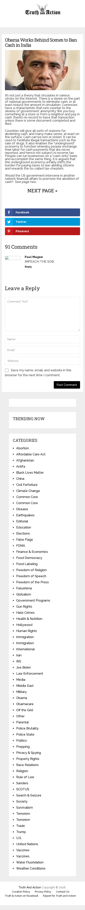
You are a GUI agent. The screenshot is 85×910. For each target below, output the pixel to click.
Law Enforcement (29, 673)
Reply (28, 266)
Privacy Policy (43, 891)
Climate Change (28, 491)
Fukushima (24, 588)
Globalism (23, 594)
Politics (21, 740)
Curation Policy (21, 891)
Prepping (23, 747)
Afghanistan (25, 460)
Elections (23, 533)
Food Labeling (27, 564)
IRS (18, 661)
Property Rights (27, 759)
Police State (25, 734)
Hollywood (24, 625)
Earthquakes (25, 515)
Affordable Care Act (30, 454)
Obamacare (25, 704)
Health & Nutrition (29, 619)
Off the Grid (24, 710)
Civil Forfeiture (27, 485)
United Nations (27, 844)
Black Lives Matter (30, 472)
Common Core (27, 497)
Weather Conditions (30, 868)
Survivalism (24, 807)
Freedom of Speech (31, 576)
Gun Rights (24, 606)
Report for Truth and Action (59, 895)
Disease (22, 509)
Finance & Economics (32, 552)
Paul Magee (34, 257)
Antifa (20, 466)
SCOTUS (22, 789)
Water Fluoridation (29, 862)
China (20, 479)
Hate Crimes (25, 613)
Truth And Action (30, 887)
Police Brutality (27, 728)
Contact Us (62, 891)
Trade (20, 826)
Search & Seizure (28, 795)
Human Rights (26, 631)
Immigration (25, 637)
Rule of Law (25, 777)
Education (23, 527)
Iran (19, 655)
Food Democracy (29, 558)
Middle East (25, 686)
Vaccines (22, 850)
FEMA (20, 546)
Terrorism (23, 814)
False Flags (24, 539)
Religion (22, 771)
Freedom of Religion (31, 570)
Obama (21, 698)
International (25, 649)
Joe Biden (23, 667)
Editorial (22, 521)
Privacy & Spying (28, 753)
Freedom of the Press (32, 582)
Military (21, 692)
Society (21, 801)
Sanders (22, 783)
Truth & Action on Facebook (21, 895)
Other (20, 716)
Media (20, 680)
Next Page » (42, 190)
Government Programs (33, 600)
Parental (22, 722)
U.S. (19, 838)
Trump (21, 832)
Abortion (22, 448)
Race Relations (27, 765)
